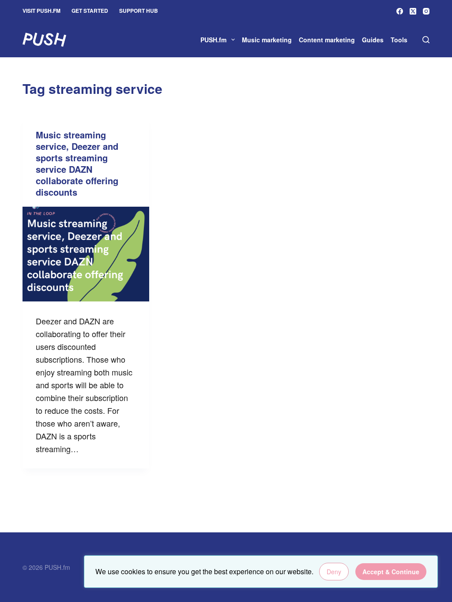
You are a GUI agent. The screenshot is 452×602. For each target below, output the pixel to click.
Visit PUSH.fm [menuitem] (41, 11)
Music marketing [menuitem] (267, 39)
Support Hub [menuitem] (138, 11)
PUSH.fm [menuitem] (213, 39)
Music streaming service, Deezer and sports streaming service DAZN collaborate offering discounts (77, 163)
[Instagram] (426, 11)
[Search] (425, 39)
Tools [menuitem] (399, 39)
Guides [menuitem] (373, 39)
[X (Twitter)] (413, 11)
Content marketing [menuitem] (327, 39)
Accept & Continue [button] (390, 571)
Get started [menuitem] (90, 11)
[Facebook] (399, 11)
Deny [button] (334, 571)
